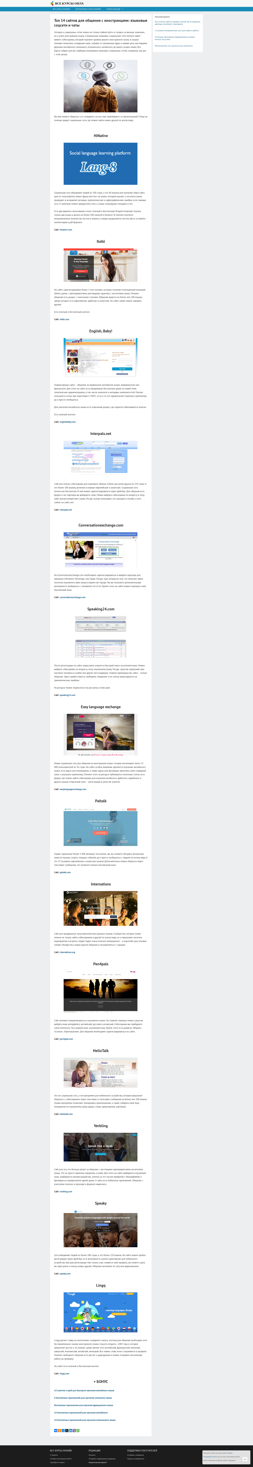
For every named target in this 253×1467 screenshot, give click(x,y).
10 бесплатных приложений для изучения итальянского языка (84, 1420)
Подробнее (231, 1460)
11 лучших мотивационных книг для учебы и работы (177, 30)
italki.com (64, 319)
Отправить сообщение (135, 1455)
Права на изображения (135, 1459)
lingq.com (64, 1373)
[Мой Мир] (63, 1430)
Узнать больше (113, 9)
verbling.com (66, 1191)
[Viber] (74, 1430)
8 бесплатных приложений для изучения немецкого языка (83, 1397)
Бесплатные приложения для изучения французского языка (83, 1405)
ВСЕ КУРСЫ (70, 3)
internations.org (67, 952)
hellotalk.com (66, 1114)
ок (245, 1459)
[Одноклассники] (59, 1430)
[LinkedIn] (70, 1430)
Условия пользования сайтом (60, 1459)
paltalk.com (65, 872)
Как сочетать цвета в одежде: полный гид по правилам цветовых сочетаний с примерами (177, 22)
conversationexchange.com (73, 597)
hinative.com (66, 229)
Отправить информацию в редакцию (102, 1459)
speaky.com (65, 1273)
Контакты (92, 1455)
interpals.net (66, 509)
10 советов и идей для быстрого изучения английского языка (84, 1390)
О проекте (54, 1455)
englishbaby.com (68, 421)
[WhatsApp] (77, 1430)
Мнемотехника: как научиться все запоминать (174, 46)
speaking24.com (67, 695)
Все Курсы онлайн (61, 9)
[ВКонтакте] (55, 1430)
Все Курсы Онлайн (61, 1450)
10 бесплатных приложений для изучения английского (81, 1412)
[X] (66, 1430)
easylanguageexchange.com (73, 789)
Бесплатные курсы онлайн (88, 9)
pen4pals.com (66, 1038)
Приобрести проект (57, 1462)
